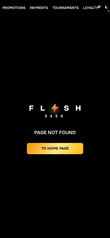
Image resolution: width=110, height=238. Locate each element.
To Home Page (55, 148)
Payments (39, 8)
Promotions (14, 8)
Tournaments (65, 8)
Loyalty (90, 8)
